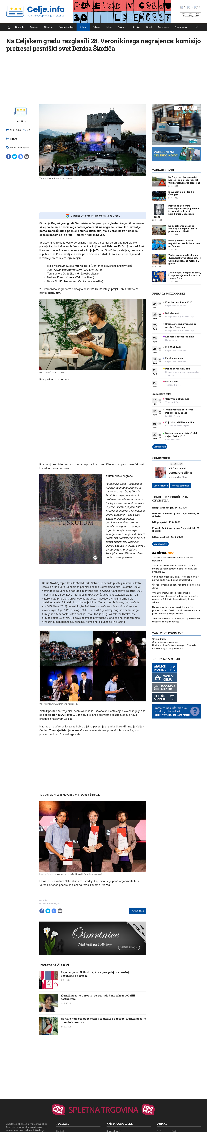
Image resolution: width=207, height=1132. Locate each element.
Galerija (34, 27)
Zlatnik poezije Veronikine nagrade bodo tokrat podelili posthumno (98, 997)
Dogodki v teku (161, 393)
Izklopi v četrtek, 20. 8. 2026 (167, 537)
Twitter (14, 156)
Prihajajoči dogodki (168, 293)
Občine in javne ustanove (165, 642)
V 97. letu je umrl (177, 468)
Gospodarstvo (66, 27)
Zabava (96, 27)
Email (26, 156)
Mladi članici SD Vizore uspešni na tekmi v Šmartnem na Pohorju (184, 243)
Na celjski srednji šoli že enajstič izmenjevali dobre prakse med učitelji (182, 229)
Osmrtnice (163, 27)
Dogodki (19, 27)
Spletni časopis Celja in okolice (9, 27)
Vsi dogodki (160, 446)
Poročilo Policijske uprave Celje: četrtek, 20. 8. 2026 (176, 529)
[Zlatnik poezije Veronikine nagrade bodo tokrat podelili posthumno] (48, 1011)
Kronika (136, 27)
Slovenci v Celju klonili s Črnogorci (181, 193)
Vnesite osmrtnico (180, 485)
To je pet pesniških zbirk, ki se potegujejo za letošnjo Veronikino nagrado (95, 974)
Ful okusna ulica (174, 358)
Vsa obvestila (160, 544)
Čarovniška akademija (177, 399)
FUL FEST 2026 (173, 347)
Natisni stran (138, 911)
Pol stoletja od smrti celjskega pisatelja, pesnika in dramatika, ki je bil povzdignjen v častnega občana (175, 211)
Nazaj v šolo (171, 381)
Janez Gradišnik (180, 472)
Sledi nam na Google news (20, 156)
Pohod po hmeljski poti (177, 368)
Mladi (109, 27)
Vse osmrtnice (161, 485)
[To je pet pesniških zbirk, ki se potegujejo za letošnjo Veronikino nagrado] (48, 988)
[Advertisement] (92, 195)
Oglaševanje (181, 27)
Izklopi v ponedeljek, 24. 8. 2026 (169, 507)
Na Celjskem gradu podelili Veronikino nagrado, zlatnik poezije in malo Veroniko (103, 1020)
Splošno (122, 27)
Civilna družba (159, 639)
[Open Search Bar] (197, 27)
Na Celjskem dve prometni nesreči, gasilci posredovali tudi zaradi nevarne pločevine (184, 180)
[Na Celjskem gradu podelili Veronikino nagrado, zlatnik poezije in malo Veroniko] (48, 1034)
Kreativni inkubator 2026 (178, 302)
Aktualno (48, 27)
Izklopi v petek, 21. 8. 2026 (166, 522)
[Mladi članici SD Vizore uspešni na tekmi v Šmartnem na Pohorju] (159, 244)
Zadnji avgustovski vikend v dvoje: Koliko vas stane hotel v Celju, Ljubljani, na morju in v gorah (184, 259)
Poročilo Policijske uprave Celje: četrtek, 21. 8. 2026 (175, 515)
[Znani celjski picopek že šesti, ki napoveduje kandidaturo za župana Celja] (159, 276)
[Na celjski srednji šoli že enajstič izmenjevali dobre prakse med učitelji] (159, 230)
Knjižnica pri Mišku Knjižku (179, 422)
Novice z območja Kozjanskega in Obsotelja (174, 645)
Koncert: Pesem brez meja (179, 336)
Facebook (8, 156)
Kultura (83, 27)
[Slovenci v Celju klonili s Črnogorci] (159, 196)
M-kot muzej (172, 313)
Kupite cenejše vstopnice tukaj (167, 648)
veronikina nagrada (20, 147)
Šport (149, 27)
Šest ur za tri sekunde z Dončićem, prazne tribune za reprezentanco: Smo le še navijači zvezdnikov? (174, 568)
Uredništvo (20, 121)
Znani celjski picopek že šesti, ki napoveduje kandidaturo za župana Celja (184, 275)
